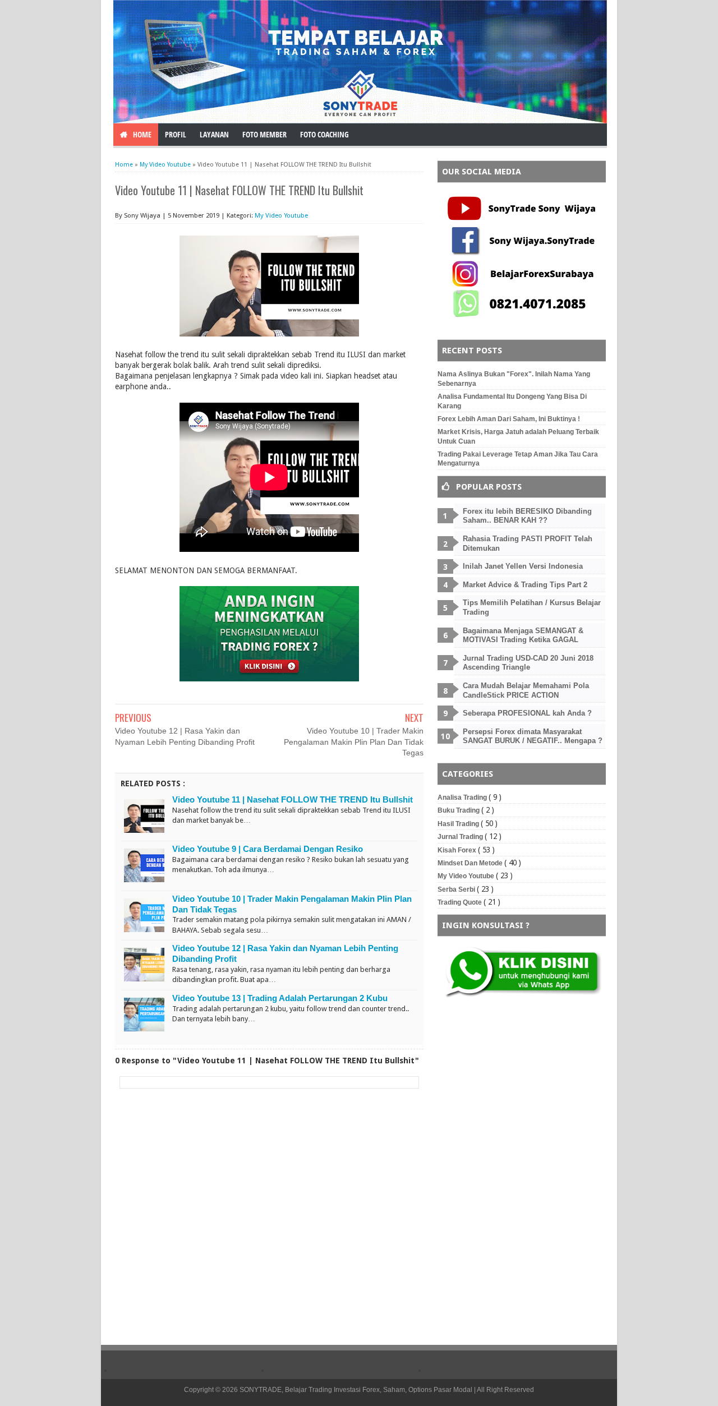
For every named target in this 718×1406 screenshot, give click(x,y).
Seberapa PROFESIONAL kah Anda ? (527, 713)
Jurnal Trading (461, 837)
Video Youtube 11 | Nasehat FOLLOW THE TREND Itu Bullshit (292, 799)
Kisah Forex (458, 850)
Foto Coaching (324, 134)
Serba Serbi (457, 889)
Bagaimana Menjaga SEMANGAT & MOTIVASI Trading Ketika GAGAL (523, 635)
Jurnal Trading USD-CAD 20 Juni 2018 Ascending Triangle (528, 663)
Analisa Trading (463, 797)
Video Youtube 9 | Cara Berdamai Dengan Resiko (267, 849)
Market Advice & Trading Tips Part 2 (525, 584)
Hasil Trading (459, 824)
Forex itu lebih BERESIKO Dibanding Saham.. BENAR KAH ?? (527, 516)
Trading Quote (461, 902)
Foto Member (264, 134)
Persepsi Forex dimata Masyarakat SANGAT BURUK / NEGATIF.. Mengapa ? (532, 736)
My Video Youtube (281, 215)
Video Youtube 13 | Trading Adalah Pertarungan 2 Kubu (280, 998)
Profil (175, 134)
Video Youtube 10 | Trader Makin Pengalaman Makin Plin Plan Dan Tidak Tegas (354, 741)
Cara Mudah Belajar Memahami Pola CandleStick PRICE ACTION (526, 690)
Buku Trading (459, 810)
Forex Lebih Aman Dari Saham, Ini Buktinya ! (509, 419)
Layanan (214, 134)
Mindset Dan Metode (471, 863)
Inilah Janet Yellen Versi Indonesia (523, 566)
